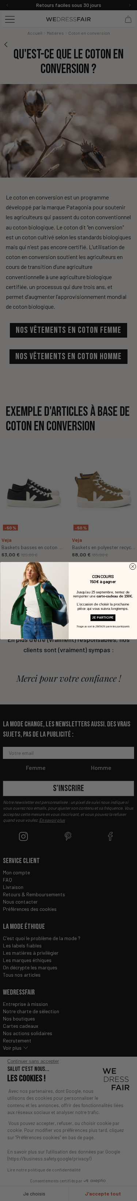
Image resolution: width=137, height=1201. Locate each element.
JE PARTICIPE (103, 617)
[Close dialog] (132, 566)
